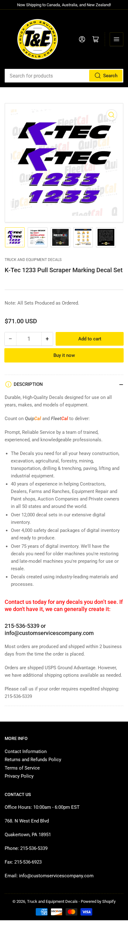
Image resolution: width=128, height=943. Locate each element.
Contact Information (26, 751)
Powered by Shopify (98, 901)
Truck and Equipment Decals (33, 260)
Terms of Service (22, 768)
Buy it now (64, 355)
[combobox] (64, 76)
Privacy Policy (19, 776)
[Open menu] (116, 39)
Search (110, 75)
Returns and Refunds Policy (33, 759)
